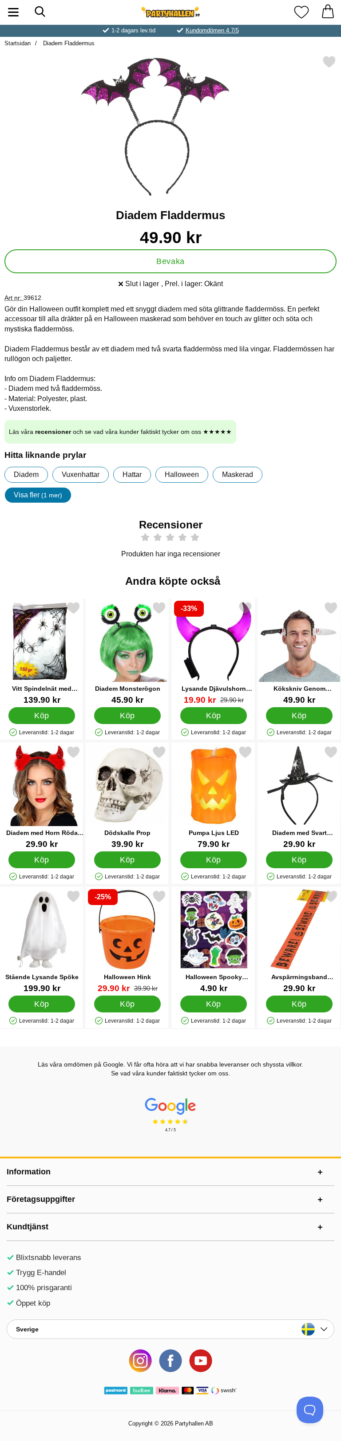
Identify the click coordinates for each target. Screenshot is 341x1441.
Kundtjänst (27, 1226)
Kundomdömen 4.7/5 (212, 30)
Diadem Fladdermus (68, 43)
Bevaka (170, 261)
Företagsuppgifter (41, 1199)
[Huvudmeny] (13, 12)
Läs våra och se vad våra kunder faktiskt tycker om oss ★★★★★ (120, 431)
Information (29, 1171)
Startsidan (17, 43)
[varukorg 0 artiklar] (327, 12)
